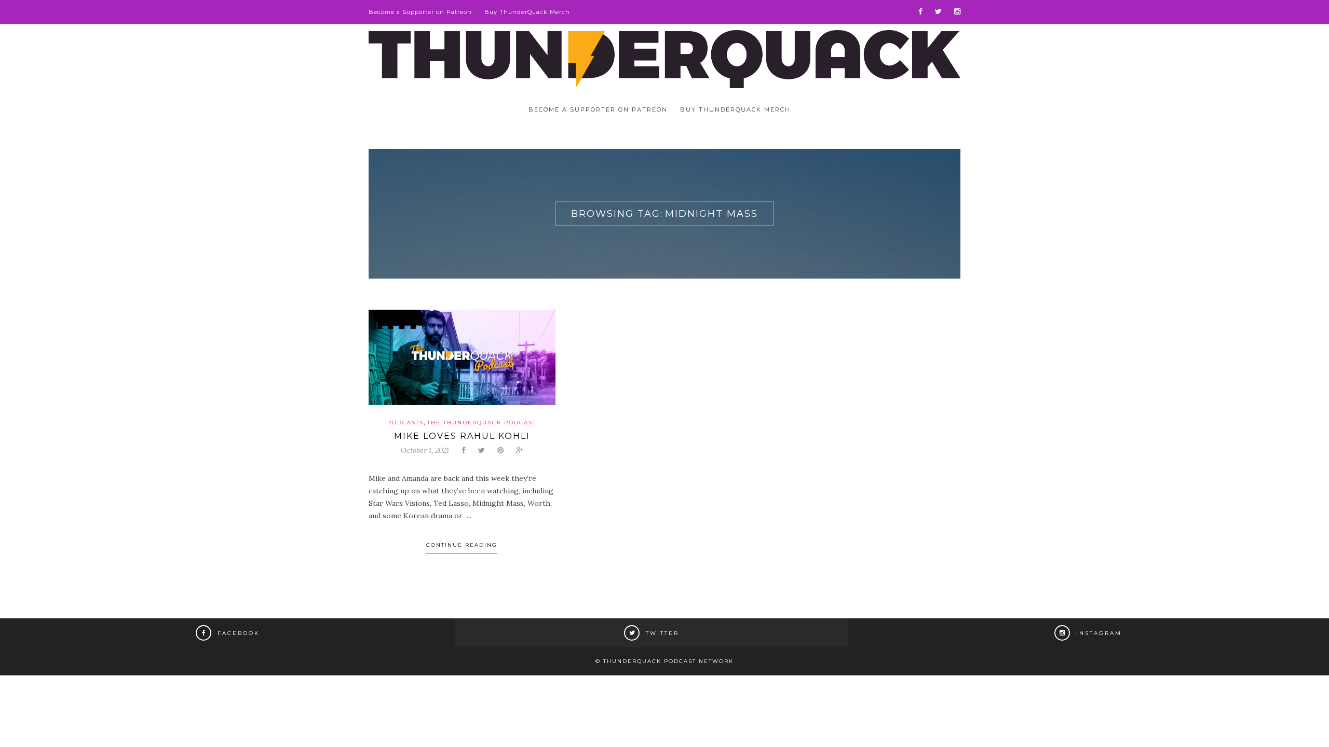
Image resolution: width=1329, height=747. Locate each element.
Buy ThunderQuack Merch (527, 12)
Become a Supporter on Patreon (420, 12)
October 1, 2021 (425, 450)
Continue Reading (461, 545)
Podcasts (405, 422)
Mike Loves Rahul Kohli (462, 436)
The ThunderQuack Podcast (481, 422)
